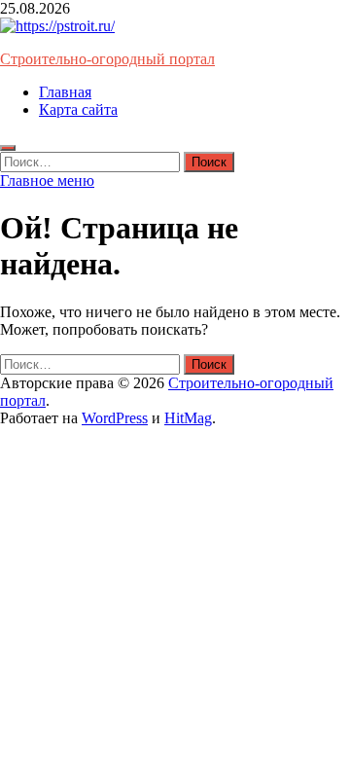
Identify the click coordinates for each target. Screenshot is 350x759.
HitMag (188, 418)
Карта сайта (78, 109)
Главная (65, 92)
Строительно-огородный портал (107, 59)
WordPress (115, 418)
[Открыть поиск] (8, 148)
